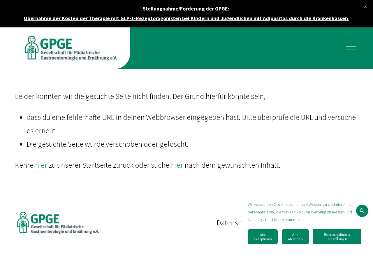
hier (41, 165)
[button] (365, 7)
